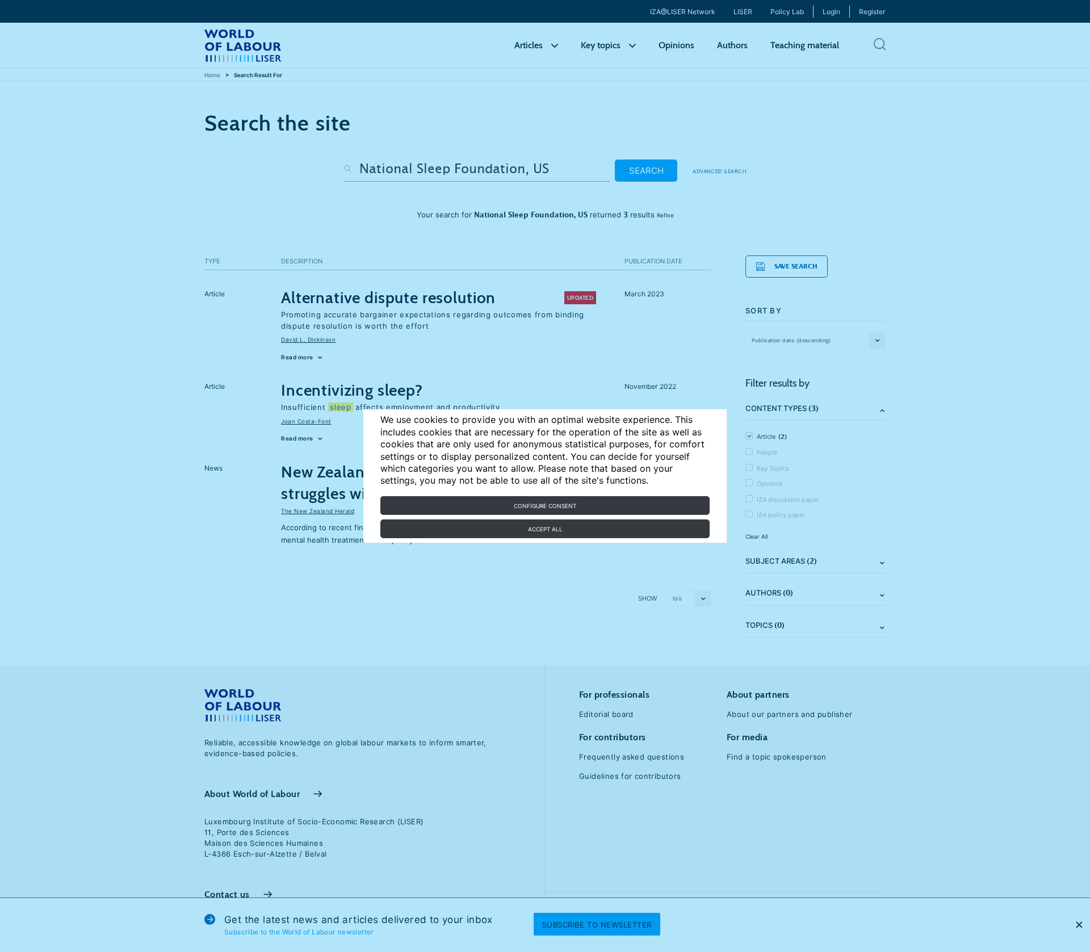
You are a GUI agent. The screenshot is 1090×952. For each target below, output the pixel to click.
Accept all (545, 529)
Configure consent (545, 505)
